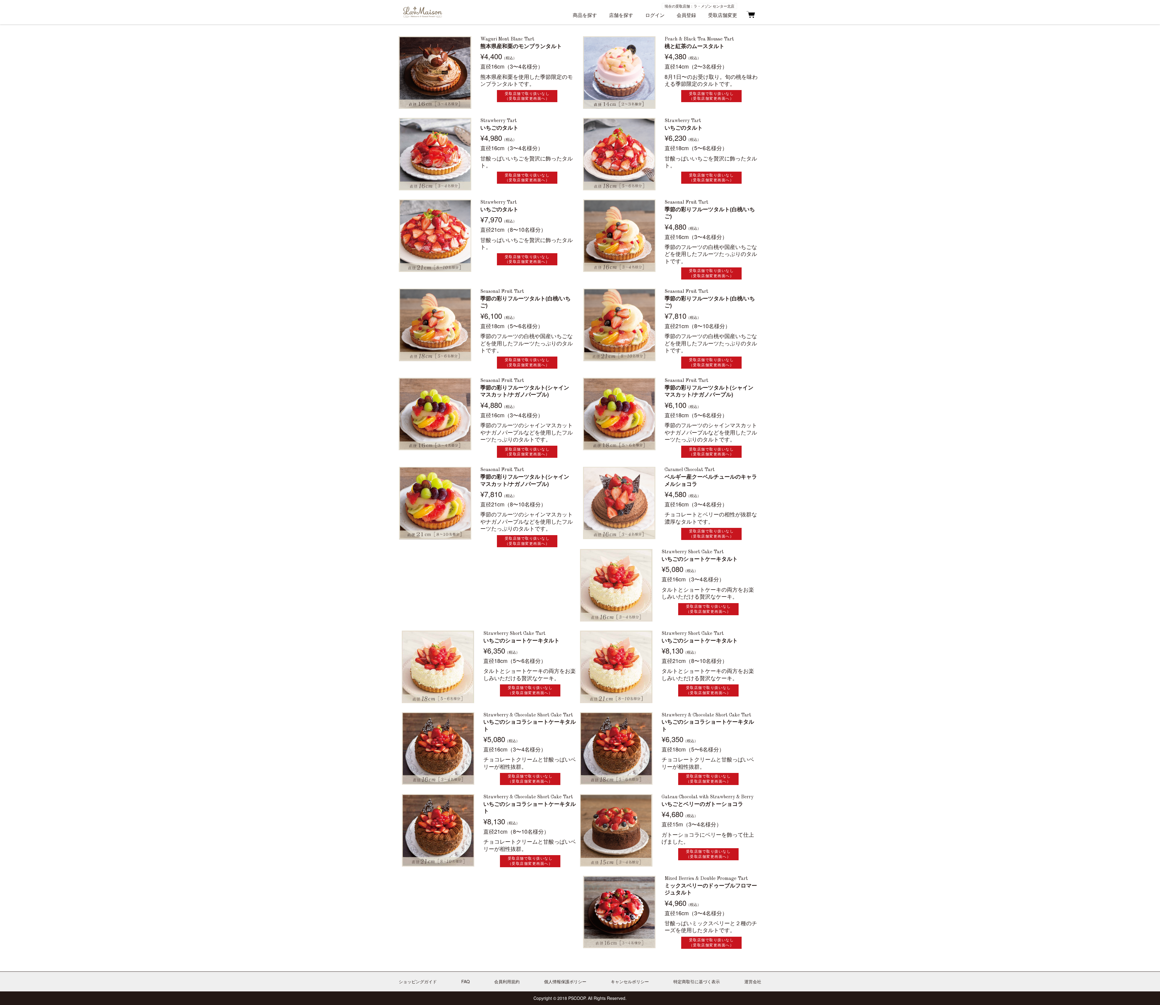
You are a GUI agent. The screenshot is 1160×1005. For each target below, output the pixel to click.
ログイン (655, 14)
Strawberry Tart (498, 120)
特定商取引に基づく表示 (696, 981)
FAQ (465, 981)
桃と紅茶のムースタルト (694, 46)
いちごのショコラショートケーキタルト (529, 725)
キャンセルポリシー (630, 981)
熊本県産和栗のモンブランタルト (521, 46)
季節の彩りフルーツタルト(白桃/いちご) (710, 213)
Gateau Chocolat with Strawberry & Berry (707, 797)
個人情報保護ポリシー (565, 981)
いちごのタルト (499, 127)
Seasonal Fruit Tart (686, 202)
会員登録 (686, 14)
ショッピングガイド (418, 981)
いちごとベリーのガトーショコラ (702, 803)
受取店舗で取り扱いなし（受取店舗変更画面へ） (527, 96)
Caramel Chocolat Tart (690, 469)
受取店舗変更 (722, 14)
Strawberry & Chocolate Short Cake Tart (528, 715)
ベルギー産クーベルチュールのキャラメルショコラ (711, 480)
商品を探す (585, 14)
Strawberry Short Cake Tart (693, 552)
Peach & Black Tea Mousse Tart (699, 39)
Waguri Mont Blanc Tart (507, 39)
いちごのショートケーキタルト (700, 558)
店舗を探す (621, 14)
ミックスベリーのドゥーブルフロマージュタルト (711, 889)
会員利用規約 (507, 981)
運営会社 (752, 981)
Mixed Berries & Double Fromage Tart (706, 878)
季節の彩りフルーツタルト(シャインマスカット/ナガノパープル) (524, 391)
